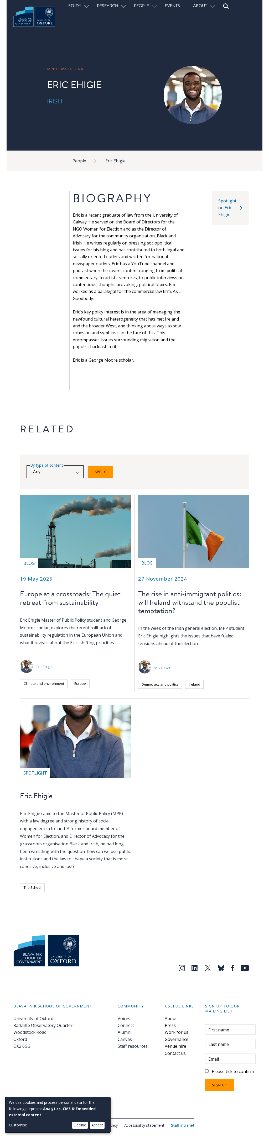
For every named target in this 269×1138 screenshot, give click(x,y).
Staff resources (133, 1046)
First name (218, 1030)
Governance (176, 1039)
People (79, 161)
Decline (80, 1124)
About (171, 1018)
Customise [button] (18, 1124)
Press (170, 1025)
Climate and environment (44, 683)
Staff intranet (182, 1125)
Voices (124, 1018)
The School (32, 887)
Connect (126, 1025)
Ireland (194, 684)
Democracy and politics (160, 684)
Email (213, 1059)
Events (172, 5)
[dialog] (57, 1115)
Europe (80, 683)
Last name (218, 1044)
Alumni (124, 1032)
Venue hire (175, 1046)
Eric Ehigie (115, 161)
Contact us (175, 1053)
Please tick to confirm (233, 1071)
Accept (97, 1124)
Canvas (125, 1039)
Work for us (176, 1032)
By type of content (46, 465)
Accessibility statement (144, 1125)
